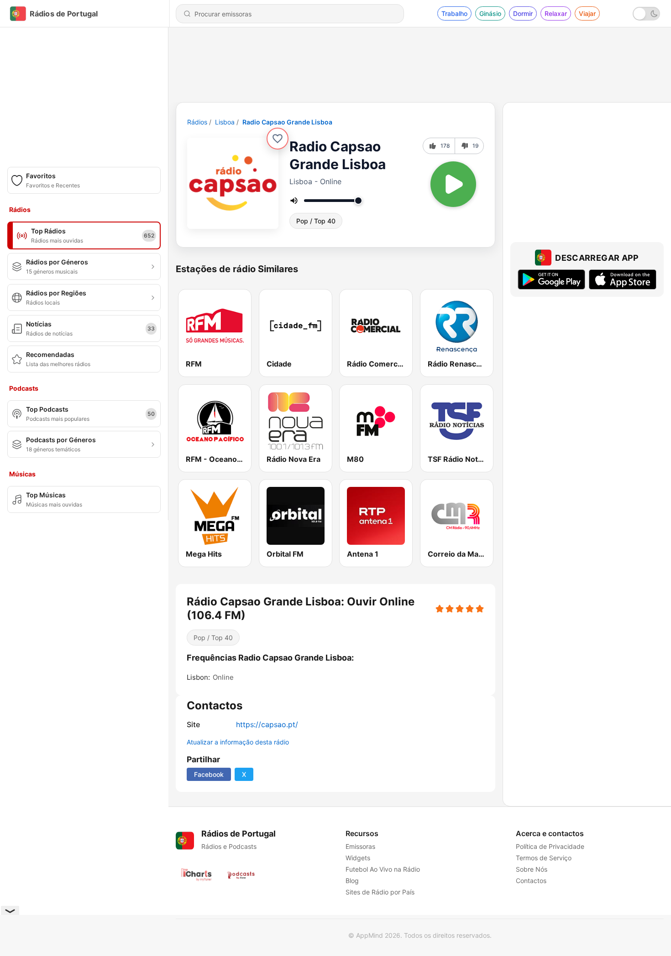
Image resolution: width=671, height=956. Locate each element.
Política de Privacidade (550, 846)
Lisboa (225, 122)
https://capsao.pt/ (267, 724)
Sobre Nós (531, 869)
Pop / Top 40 (316, 221)
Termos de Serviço (543, 858)
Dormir (523, 13)
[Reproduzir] (453, 184)
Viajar (587, 13)
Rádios (197, 122)
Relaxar (556, 13)
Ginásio (490, 13)
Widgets (358, 858)
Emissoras (360, 846)
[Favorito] (277, 139)
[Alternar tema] (646, 14)
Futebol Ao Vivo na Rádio (383, 869)
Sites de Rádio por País (380, 892)
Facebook (209, 774)
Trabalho (454, 13)
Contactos (531, 880)
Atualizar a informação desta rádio (238, 742)
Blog (352, 880)
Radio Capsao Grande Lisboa (287, 122)
